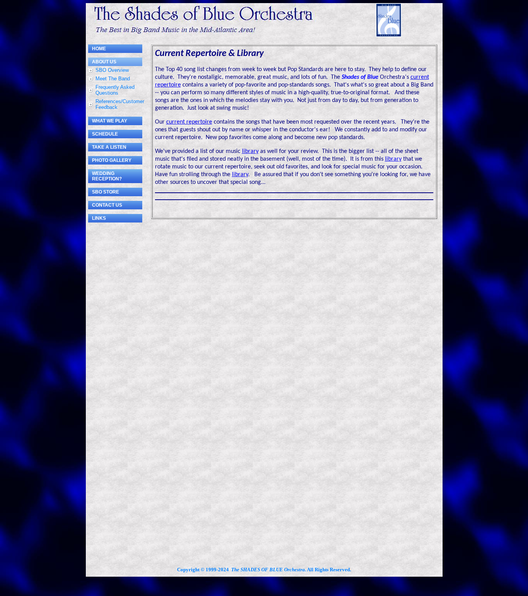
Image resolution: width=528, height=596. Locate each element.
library (250, 151)
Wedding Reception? (107, 176)
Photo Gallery (111, 160)
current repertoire (189, 122)
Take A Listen (109, 147)
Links (99, 218)
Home (99, 48)
